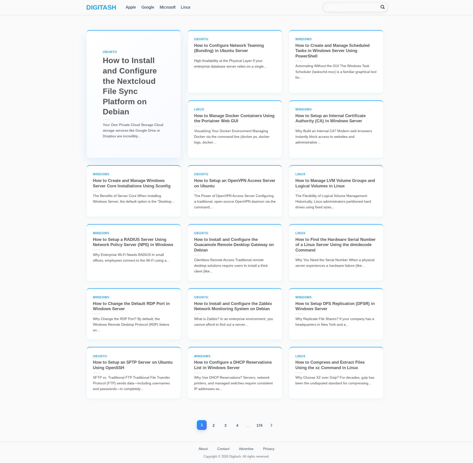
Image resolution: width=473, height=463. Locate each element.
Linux (185, 7)
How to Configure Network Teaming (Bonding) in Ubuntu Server (229, 45)
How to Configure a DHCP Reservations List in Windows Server (233, 362)
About (203, 449)
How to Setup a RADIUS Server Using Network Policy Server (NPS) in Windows (133, 239)
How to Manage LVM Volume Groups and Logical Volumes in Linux (335, 180)
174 (259, 425)
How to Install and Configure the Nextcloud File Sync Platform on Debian (130, 83)
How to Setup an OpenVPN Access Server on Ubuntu (234, 180)
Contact (223, 449)
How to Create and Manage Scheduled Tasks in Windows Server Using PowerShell (332, 47)
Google (147, 7)
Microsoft (167, 7)
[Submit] (383, 7)
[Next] (271, 425)
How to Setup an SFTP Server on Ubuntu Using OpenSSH (132, 362)
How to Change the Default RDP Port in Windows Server (131, 303)
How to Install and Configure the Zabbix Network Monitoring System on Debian (233, 303)
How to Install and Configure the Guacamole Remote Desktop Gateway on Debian (234, 242)
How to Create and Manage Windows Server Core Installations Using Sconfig (131, 180)
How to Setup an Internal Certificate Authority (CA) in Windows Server (330, 115)
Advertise (246, 449)
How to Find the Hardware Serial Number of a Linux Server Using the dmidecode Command (335, 242)
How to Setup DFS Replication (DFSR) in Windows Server (335, 303)
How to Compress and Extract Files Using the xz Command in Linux (330, 362)
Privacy (268, 449)
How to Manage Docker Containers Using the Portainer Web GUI (234, 115)
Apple (131, 7)
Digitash (101, 7)
